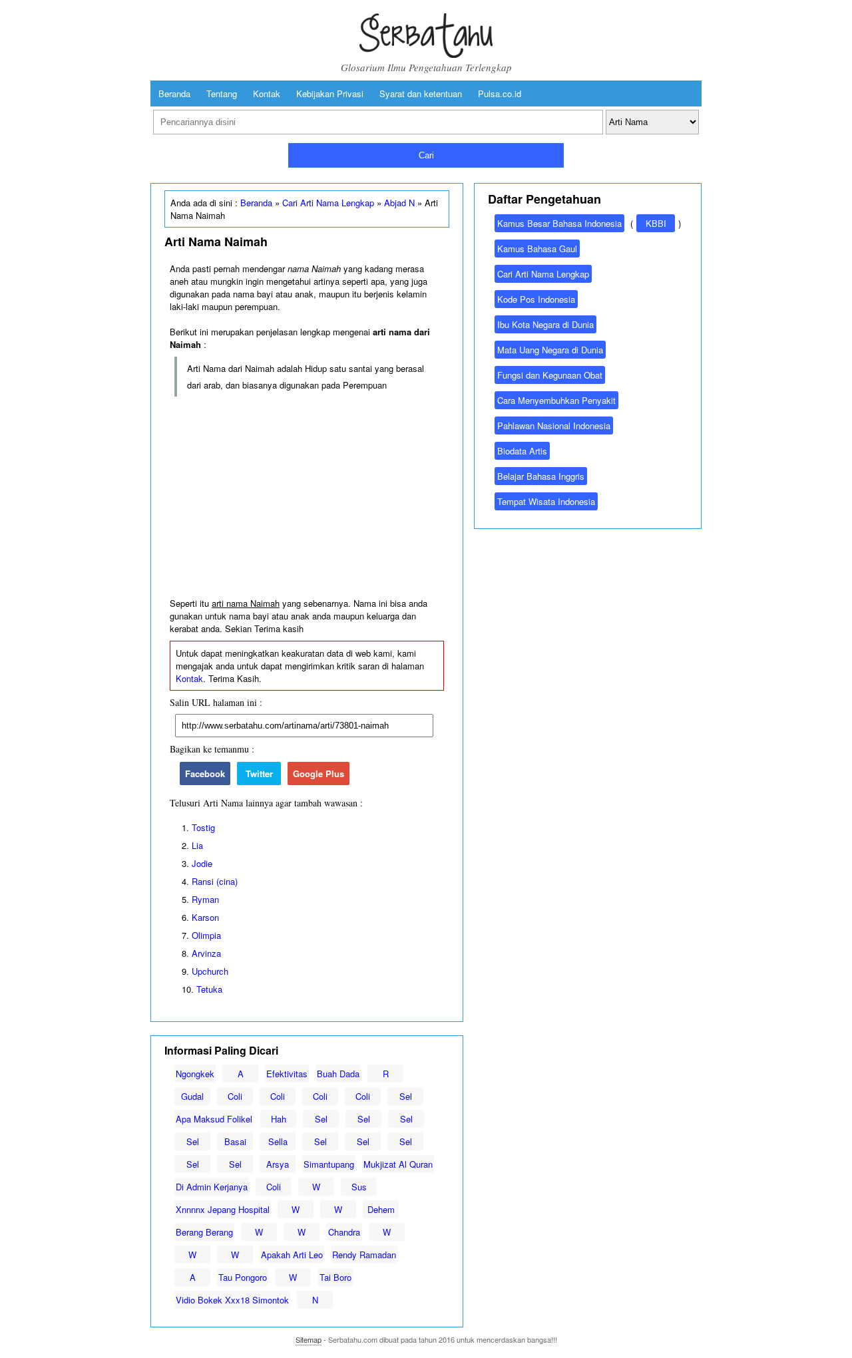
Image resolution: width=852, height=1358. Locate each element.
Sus (359, 1186)
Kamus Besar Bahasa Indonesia (559, 223)
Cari (426, 155)
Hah (278, 1118)
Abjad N (399, 202)
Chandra (344, 1232)
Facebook (205, 773)
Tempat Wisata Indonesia (546, 501)
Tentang (221, 93)
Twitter (259, 773)
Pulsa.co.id (499, 93)
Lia (197, 845)
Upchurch (210, 971)
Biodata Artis (522, 450)
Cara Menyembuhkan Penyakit (556, 400)
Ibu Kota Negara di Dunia (545, 324)
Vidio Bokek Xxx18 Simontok (232, 1299)
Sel (405, 1096)
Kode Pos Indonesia (536, 299)
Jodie (202, 863)
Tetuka (209, 989)
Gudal (192, 1096)
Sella (278, 1141)
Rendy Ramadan (364, 1254)
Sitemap (308, 1339)
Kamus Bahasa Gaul (537, 248)
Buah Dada (338, 1073)
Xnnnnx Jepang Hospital (223, 1209)
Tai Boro (335, 1277)
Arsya (277, 1164)
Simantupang (329, 1164)
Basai (235, 1141)
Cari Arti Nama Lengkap (328, 202)
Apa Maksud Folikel (214, 1118)
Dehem (381, 1209)
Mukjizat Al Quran (398, 1164)
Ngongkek (195, 1073)
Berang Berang (204, 1232)
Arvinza (206, 953)
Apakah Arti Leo (292, 1254)
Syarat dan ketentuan (420, 93)
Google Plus (318, 773)
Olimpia (206, 935)
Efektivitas (287, 1073)
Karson (205, 917)
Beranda (174, 93)
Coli (235, 1096)
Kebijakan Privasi (329, 93)
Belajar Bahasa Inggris (540, 476)
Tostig (203, 827)
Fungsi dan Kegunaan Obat (549, 375)
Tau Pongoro (242, 1277)
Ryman (205, 899)
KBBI (656, 223)
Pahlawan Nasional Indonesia (553, 425)
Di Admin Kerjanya (212, 1186)
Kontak (266, 93)
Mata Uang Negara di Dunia (550, 349)
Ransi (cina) (215, 881)
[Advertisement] (307, 498)
